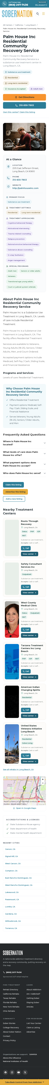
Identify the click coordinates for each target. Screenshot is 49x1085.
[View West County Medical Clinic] (12, 619)
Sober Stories (9, 1023)
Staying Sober (33, 1002)
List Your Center (34, 1023)
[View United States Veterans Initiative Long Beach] (12, 744)
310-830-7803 (26, 105)
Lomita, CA (10, 907)
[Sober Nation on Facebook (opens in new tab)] (5, 1072)
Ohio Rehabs (9, 1011)
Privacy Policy (9, 1040)
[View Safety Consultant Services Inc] (12, 578)
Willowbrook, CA (13, 921)
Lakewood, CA (11, 892)
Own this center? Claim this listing (19, 112)
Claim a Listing (33, 1027)
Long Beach (31, 25)
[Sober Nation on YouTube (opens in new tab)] (18, 1072)
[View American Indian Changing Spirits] (12, 702)
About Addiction (34, 989)
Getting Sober (33, 998)
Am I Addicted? (33, 994)
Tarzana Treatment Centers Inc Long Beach (32, 648)
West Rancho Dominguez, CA (18, 885)
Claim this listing (13, 485)
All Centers (7, 25)
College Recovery (11, 1027)
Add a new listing (14, 499)
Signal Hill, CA (11, 856)
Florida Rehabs (10, 1002)
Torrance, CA (11, 928)
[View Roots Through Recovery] (12, 538)
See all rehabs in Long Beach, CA (18, 769)
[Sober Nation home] (17, 14)
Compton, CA (11, 871)
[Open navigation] (43, 14)
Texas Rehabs (9, 998)
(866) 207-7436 (14, 972)
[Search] (37, 13)
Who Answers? (41, 5)
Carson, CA (10, 849)
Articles (30, 1007)
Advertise (31, 1032)
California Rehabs (11, 994)
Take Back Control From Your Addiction (23, 1082)
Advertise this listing (15, 492)
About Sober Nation (12, 1032)
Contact (6, 1036)
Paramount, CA (12, 899)
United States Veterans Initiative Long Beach (31, 728)
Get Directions (26, 97)
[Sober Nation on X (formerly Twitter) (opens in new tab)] (25, 1072)
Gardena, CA (11, 914)
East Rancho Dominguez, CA (18, 878)
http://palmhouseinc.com (25, 188)
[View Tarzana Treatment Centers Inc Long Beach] (12, 661)
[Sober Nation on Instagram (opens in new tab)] (12, 1072)
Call (27, 548)
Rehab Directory (10, 989)
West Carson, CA (12, 863)
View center (28, 554)
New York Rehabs (11, 1007)
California (19, 25)
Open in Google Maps (26, 808)
